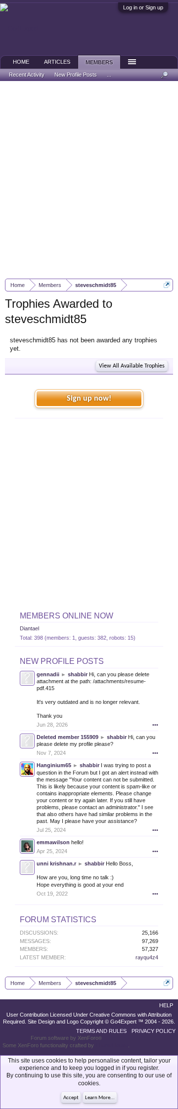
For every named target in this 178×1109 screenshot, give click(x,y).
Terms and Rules (101, 1031)
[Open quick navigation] (167, 285)
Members (99, 62)
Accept (71, 1098)
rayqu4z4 (146, 957)
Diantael (29, 628)
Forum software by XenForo (66, 1038)
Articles (57, 62)
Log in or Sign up (143, 7)
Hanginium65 (54, 765)
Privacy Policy (154, 1031)
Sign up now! (89, 399)
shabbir (78, 674)
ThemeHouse (111, 1045)
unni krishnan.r (56, 863)
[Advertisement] (89, 180)
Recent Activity (26, 75)
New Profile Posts (62, 661)
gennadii (48, 674)
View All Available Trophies (132, 366)
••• (155, 725)
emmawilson (53, 842)
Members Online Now (66, 616)
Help (166, 1005)
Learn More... (100, 1098)
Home (21, 62)
